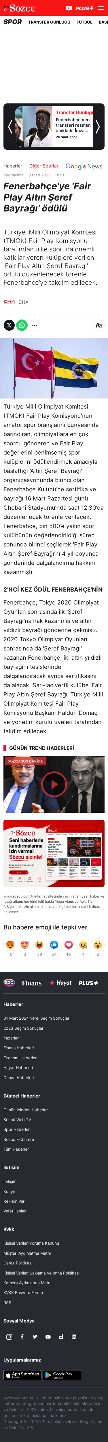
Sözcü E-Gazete (18, 1139)
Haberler (12, 166)
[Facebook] (22, 1337)
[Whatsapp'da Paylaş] (22, 325)
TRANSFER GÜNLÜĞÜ (49, 22)
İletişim (9, 1181)
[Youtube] (48, 1337)
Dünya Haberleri (18, 1077)
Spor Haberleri (17, 1129)
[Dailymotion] (61, 1337)
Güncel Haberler (21, 1096)
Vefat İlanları (14, 1210)
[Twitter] (35, 1337)
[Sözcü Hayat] (60, 982)
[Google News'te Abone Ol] (84, 166)
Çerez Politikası (17, 1262)
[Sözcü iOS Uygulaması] (22, 1375)
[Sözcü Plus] (88, 982)
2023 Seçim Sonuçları (23, 1028)
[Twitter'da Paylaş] (9, 325)
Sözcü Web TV (17, 1119)
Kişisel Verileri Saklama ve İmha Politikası (41, 1272)
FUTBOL (84, 22)
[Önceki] (10, 127)
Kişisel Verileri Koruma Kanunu (31, 1243)
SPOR (12, 22)
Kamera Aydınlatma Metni (27, 1282)
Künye (9, 1191)
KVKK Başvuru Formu (23, 1292)
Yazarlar (11, 1037)
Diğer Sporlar (43, 166)
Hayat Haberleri (18, 1067)
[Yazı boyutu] (99, 325)
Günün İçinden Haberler (25, 1109)
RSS (7, 1302)
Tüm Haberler (16, 1149)
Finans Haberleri (18, 1047)
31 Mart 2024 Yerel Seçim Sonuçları (36, 1018)
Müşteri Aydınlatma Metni (27, 1253)
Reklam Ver (13, 1201)
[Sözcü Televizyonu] (9, 983)
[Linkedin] (74, 1337)
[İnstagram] (9, 1337)
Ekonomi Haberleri (20, 1057)
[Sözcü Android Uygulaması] (62, 1375)
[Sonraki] (98, 127)
